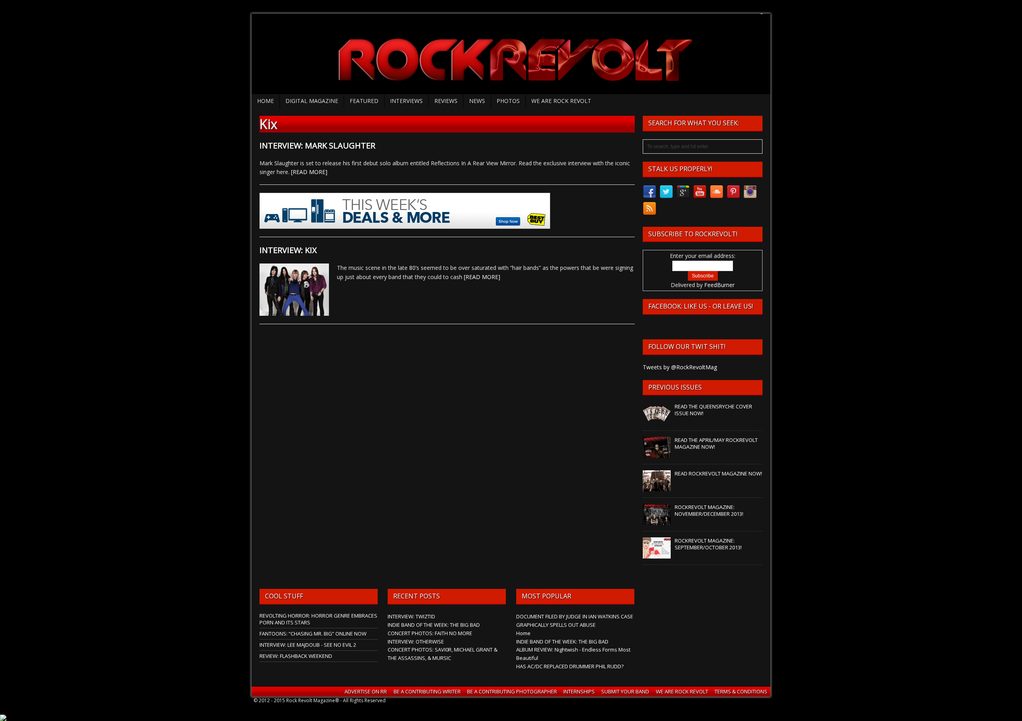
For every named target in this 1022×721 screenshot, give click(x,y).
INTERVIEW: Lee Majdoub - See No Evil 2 (307, 644)
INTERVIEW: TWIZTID (411, 616)
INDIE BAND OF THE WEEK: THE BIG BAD (434, 624)
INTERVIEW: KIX (288, 250)
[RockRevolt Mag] (511, 54)
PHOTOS (508, 101)
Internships (579, 691)
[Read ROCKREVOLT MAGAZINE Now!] (657, 487)
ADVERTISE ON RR (366, 691)
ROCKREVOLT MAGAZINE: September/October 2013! (708, 544)
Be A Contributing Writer (427, 691)
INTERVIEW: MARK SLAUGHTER (317, 145)
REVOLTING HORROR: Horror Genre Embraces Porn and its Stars (318, 619)
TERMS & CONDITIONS (741, 691)
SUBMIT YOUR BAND (625, 691)
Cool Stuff (284, 596)
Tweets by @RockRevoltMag (680, 367)
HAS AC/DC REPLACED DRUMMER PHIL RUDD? (570, 666)
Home (265, 101)
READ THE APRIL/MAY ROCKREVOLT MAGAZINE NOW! (716, 443)
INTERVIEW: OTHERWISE (416, 641)
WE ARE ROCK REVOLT (561, 101)
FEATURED (364, 101)
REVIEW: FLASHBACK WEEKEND (295, 656)
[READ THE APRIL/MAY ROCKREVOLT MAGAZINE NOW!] (657, 454)
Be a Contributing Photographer (512, 691)
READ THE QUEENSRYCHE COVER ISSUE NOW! (713, 410)
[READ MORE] (309, 172)
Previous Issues (675, 387)
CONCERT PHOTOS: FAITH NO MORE (430, 633)
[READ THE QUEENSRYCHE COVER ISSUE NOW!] (657, 420)
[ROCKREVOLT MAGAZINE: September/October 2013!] (657, 554)
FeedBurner (719, 285)
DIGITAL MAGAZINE (311, 101)
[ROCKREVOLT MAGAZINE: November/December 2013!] (657, 521)
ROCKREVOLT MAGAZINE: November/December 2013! (709, 510)
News (477, 101)
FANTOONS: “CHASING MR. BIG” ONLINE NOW (312, 633)
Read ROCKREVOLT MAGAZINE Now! (718, 473)
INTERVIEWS (406, 101)
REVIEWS (446, 101)
